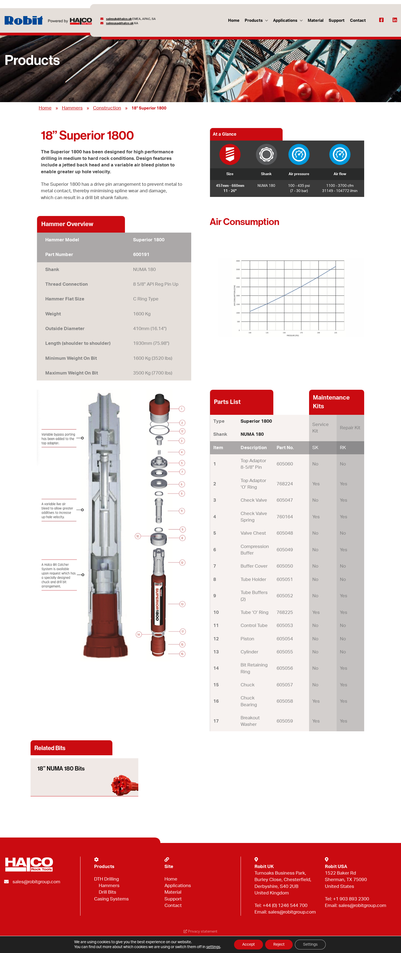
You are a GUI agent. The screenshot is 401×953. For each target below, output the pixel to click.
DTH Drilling (106, 879)
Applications (285, 21)
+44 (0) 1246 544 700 (285, 905)
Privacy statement (202, 931)
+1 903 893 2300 (351, 899)
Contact (358, 21)
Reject (279, 944)
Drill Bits (107, 892)
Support (337, 21)
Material (316, 21)
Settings (310, 944)
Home (234, 21)
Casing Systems (111, 899)
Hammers (72, 108)
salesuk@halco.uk (119, 18)
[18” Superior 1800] (287, 297)
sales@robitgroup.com (36, 881)
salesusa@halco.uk (119, 23)
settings (213, 947)
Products (254, 21)
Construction (107, 108)
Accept (248, 944)
